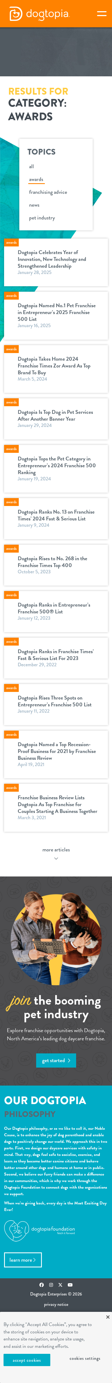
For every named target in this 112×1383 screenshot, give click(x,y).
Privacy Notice (56, 1304)
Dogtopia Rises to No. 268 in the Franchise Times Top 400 (52, 561)
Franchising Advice (48, 192)
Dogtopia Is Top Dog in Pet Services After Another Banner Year (55, 415)
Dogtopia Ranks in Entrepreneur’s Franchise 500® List (54, 608)
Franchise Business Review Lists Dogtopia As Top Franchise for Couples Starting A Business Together (57, 804)
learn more (21, 1260)
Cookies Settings (85, 1358)
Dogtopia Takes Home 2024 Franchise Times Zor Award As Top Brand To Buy (54, 365)
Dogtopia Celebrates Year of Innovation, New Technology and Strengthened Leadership (52, 259)
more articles (56, 850)
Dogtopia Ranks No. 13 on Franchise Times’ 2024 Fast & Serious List (56, 515)
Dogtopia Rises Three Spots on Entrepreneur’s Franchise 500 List (55, 701)
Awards (36, 179)
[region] (56, 1347)
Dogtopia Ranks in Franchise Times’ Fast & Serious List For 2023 (56, 654)
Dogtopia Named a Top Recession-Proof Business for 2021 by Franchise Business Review (57, 751)
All (31, 166)
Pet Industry (42, 218)
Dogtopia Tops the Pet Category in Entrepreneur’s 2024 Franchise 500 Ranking (57, 465)
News (34, 205)
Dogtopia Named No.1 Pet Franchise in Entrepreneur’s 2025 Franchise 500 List (57, 312)
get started (54, 1060)
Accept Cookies (27, 1360)
